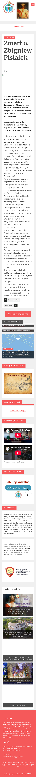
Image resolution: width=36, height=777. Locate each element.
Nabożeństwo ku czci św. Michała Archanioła (16, 330)
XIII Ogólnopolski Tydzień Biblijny (14, 325)
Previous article (13, 300)
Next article (9, 305)
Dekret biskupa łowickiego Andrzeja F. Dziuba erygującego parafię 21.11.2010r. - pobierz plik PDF (18, 765)
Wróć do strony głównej (18, 314)
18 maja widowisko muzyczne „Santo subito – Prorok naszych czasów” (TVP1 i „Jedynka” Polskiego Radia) (17, 355)
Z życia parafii (9, 37)
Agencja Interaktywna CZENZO (21, 774)
